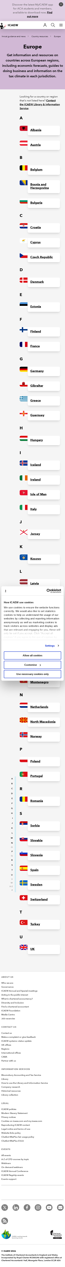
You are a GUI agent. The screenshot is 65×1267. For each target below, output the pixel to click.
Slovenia (36, 855)
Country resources (40, 36)
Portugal (36, 776)
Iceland (35, 465)
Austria (35, 145)
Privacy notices (8, 1117)
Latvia (34, 583)
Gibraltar (36, 386)
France (35, 346)
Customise (30, 664)
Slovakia (36, 840)
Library (4, 1079)
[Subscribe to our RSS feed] (4, 1221)
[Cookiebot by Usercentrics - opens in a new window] (46, 591)
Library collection (9, 1095)
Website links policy (11, 1133)
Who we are (7, 983)
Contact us (6, 1033)
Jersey (35, 534)
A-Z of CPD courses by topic (15, 1159)
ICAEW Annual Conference (14, 1171)
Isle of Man (38, 494)
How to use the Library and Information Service (24, 1083)
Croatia (35, 227)
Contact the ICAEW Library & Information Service (40, 104)
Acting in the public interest (14, 995)
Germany (37, 371)
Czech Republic (41, 257)
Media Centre (8, 1014)
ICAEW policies (8, 1109)
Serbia (35, 825)
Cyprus (35, 242)
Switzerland (39, 899)
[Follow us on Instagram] (38, 1207)
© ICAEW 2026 (8, 1251)
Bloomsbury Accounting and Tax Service (21, 1075)
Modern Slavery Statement (14, 1113)
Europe (57, 36)
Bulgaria (36, 203)
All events (6, 1155)
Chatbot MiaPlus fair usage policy (17, 1137)
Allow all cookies (32, 655)
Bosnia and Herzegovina (39, 186)
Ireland (35, 479)
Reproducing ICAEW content (15, 1125)
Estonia (35, 306)
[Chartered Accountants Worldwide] (56, 1234)
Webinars (6, 1163)
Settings (50, 645)
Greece (35, 400)
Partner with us (8, 1060)
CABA (4, 1057)
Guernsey (37, 415)
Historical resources (11, 1091)
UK (32, 949)
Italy (33, 509)
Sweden (36, 884)
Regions (5, 1049)
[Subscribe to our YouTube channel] (49, 1207)
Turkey (35, 924)
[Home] (10, 25)
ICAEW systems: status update (16, 1041)
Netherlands (39, 707)
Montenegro (39, 682)
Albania (35, 130)
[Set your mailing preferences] (60, 1207)
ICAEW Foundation (10, 1010)
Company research (10, 1087)
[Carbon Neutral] (16, 1234)
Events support (8, 1179)
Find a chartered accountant (15, 1006)
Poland (35, 761)
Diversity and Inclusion (12, 1002)
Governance (7, 987)
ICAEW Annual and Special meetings (19, 991)
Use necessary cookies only (32, 674)
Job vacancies (8, 1018)
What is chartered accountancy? (17, 999)
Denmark (37, 282)
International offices (11, 1053)
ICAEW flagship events (12, 1175)
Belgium (36, 169)
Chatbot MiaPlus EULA (12, 1141)
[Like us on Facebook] (27, 1207)
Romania (36, 801)
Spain (34, 870)
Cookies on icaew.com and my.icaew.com (21, 1121)
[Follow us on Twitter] (4, 1207)
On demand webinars (12, 1167)
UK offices (6, 1045)
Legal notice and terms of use (15, 1129)
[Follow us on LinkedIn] (15, 1207)
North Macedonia (43, 722)
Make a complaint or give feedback (18, 1037)
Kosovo (35, 559)
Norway (36, 736)
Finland (35, 331)
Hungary (36, 440)
